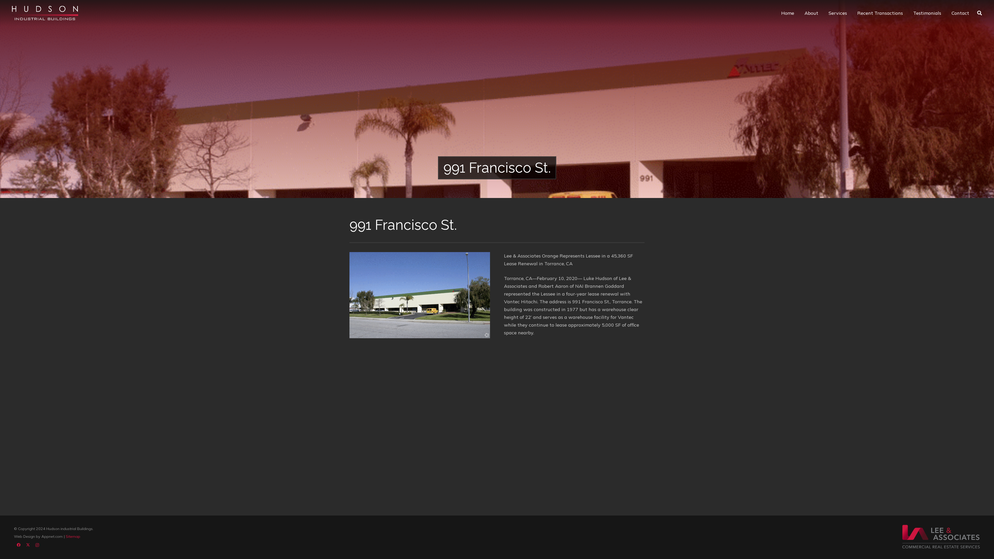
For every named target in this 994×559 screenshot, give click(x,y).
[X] (28, 545)
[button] (979, 13)
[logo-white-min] (45, 13)
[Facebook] (18, 545)
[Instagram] (37, 545)
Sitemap (73, 536)
